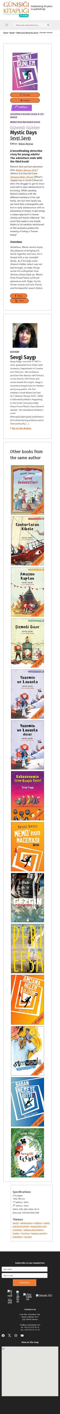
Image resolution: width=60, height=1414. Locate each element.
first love (25, 1233)
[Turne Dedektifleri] (27, 490)
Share (19, 296)
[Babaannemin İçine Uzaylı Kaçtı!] (27, 795)
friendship (17, 1236)
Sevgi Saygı (20, 138)
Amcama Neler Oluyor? (22, 177)
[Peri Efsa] (27, 948)
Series (13, 117)
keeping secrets (38, 1233)
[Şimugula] (27, 1050)
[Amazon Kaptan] (27, 592)
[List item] (3, 1335)
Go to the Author (21, 428)
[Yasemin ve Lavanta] (27, 694)
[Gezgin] (27, 897)
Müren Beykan (25, 143)
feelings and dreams (33, 1229)
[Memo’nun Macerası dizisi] (27, 846)
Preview (26, 100)
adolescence (26, 1223)
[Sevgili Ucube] (27, 1152)
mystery (28, 1236)
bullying (38, 1223)
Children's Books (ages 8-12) (26, 114)
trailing (16, 1233)
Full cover (26, 95)
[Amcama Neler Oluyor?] (27, 1000)
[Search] (48, 25)
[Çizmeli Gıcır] (27, 643)
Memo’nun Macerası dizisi (25, 122)
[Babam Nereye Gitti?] (27, 1102)
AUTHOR (14, 352)
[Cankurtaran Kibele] (27, 541)
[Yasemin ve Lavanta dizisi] (27, 745)
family (15, 1223)
